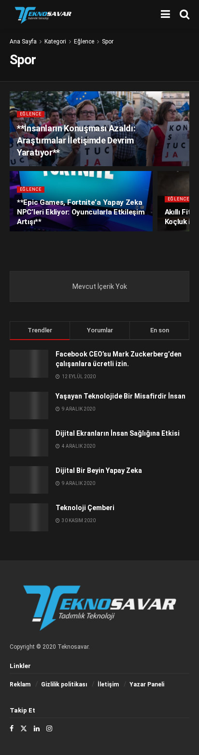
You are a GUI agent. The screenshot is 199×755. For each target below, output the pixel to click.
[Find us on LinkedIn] (37, 728)
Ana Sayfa (23, 41)
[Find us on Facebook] (12, 728)
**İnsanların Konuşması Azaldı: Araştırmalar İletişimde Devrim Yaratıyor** (76, 140)
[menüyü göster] (165, 14)
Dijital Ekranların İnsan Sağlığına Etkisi (118, 433)
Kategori (55, 41)
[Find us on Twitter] (23, 728)
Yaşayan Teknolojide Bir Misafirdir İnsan (120, 396)
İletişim (108, 684)
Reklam (20, 684)
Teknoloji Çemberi (85, 508)
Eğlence (84, 41)
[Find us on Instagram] (49, 728)
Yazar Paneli (146, 684)
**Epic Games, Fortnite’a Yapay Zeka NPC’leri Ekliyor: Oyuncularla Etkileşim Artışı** (80, 212)
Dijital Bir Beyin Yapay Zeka (99, 470)
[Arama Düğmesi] (184, 14)
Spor (108, 41)
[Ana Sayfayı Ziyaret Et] (43, 14)
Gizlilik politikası (64, 684)
